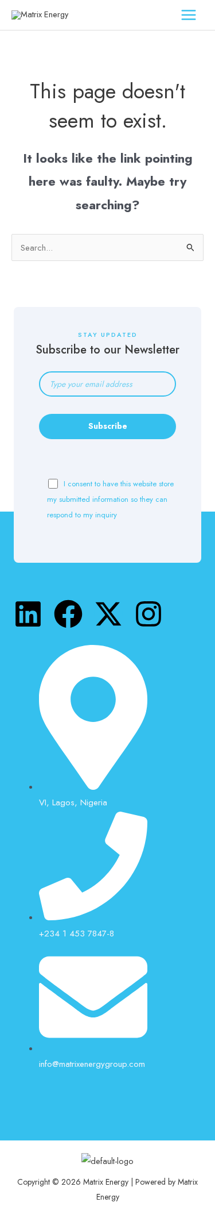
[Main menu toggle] (189, 15)
